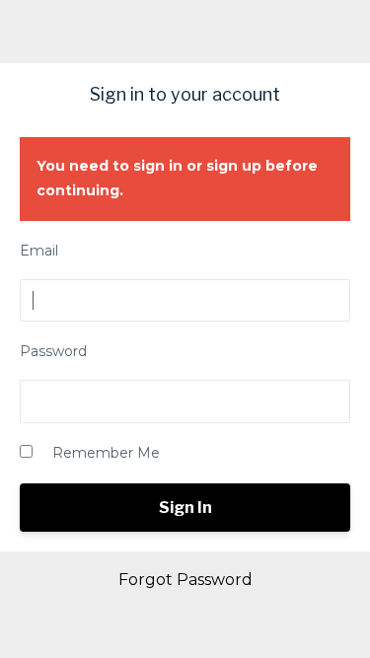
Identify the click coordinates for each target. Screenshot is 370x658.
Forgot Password (185, 579)
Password (53, 351)
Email (39, 250)
